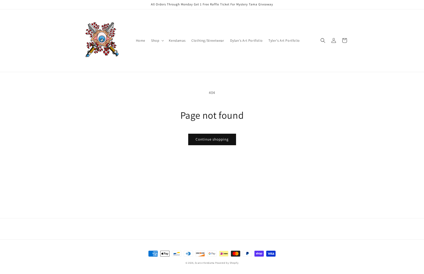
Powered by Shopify (227, 262)
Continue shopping (212, 139)
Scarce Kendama (204, 262)
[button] (157, 40)
